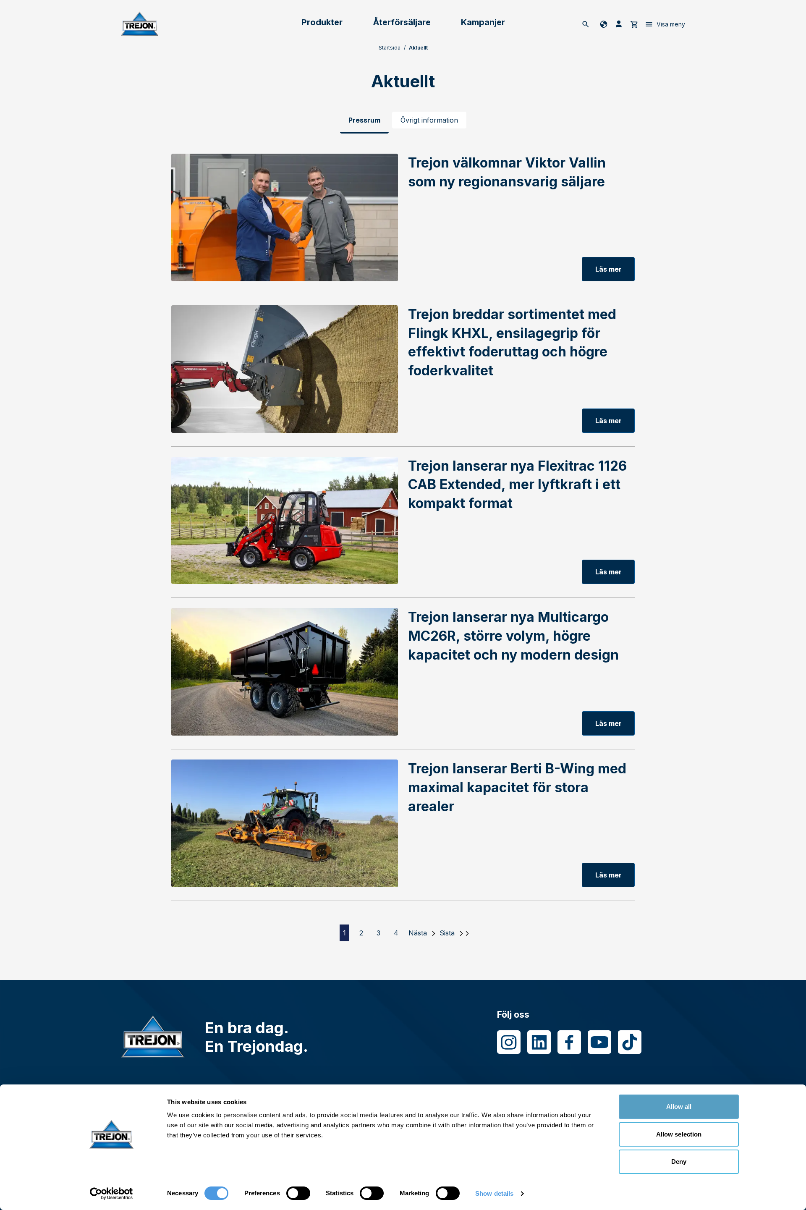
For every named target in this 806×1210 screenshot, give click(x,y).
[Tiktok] (629, 1042)
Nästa (417, 933)
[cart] (634, 24)
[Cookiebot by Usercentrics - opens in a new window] (111, 1193)
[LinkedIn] (539, 1042)
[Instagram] (509, 1042)
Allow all (679, 1106)
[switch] (298, 1193)
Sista (447, 933)
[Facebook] (569, 1042)
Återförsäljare (402, 22)
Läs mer (608, 269)
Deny (678, 1161)
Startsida (389, 48)
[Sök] (585, 24)
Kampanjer (483, 22)
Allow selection (679, 1134)
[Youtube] (599, 1042)
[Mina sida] (619, 24)
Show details (494, 1193)
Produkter (322, 22)
